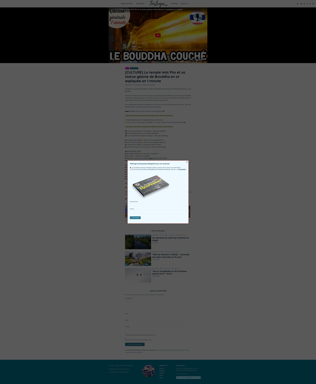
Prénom (132, 209)
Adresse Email (134, 201)
